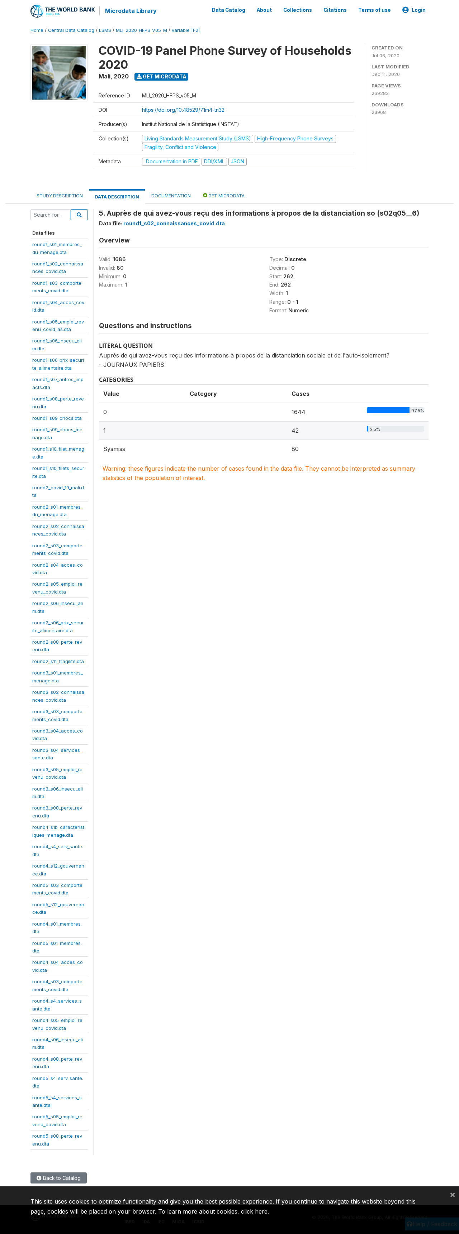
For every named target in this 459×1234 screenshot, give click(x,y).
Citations (335, 10)
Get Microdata (164, 76)
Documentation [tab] (171, 195)
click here (254, 1211)
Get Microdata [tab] (226, 195)
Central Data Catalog (71, 30)
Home (36, 30)
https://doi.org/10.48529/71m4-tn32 (183, 110)
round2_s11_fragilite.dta (58, 661)
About (264, 10)
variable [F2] (186, 30)
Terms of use (374, 10)
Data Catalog (228, 10)
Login (419, 10)
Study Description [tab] (60, 195)
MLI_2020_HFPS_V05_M (141, 30)
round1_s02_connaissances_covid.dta (174, 223)
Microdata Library (131, 10)
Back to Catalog (61, 1178)
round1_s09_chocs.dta (57, 418)
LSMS (105, 30)
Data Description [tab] (117, 197)
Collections (297, 10)
